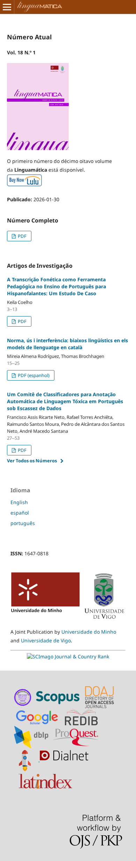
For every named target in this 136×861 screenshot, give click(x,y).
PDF (22, 236)
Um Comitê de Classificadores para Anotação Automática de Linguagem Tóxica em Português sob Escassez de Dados (65, 401)
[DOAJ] (100, 697)
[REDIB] (85, 716)
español (19, 512)
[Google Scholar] (38, 716)
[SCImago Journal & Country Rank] (68, 656)
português (22, 523)
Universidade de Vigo (46, 640)
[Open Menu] (7, 7)
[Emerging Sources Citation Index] (23, 697)
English (19, 502)
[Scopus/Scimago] (58, 697)
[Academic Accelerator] (27, 759)
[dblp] (32, 737)
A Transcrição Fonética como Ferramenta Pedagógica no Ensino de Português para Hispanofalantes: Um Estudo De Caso (56, 286)
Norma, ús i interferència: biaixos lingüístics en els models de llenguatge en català (67, 344)
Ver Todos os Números (32, 460)
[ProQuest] (76, 737)
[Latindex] (46, 779)
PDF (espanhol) (33, 375)
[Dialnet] (66, 759)
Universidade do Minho (88, 631)
